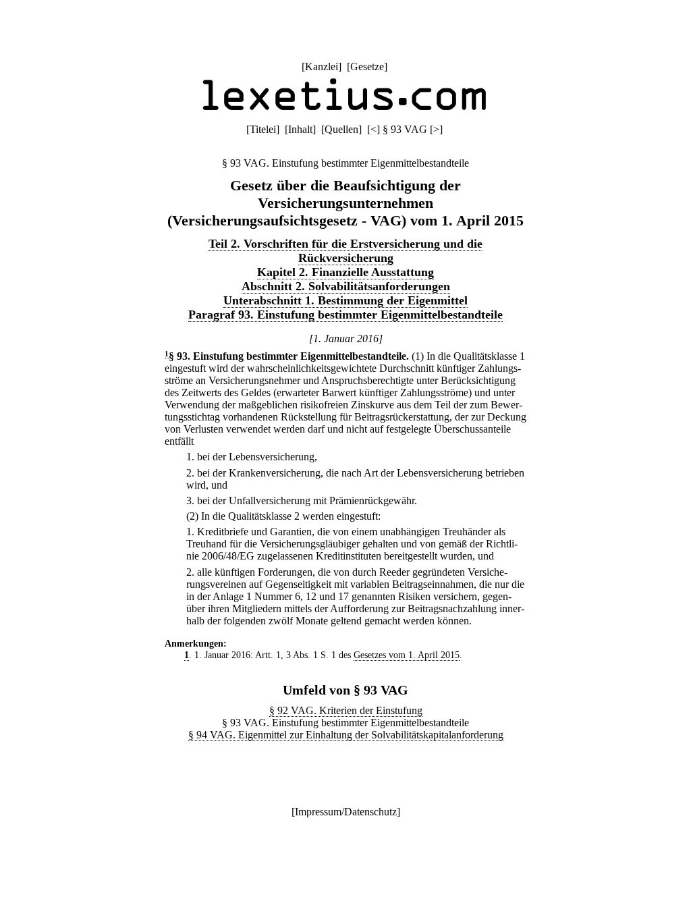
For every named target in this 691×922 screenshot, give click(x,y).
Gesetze (367, 66)
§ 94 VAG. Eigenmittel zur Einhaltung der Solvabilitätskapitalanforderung (345, 734)
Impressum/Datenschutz (346, 811)
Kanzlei (321, 66)
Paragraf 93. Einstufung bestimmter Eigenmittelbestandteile (345, 314)
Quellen (341, 129)
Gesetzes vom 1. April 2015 (407, 654)
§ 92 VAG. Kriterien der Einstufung (345, 710)
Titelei (263, 129)
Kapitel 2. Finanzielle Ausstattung (345, 272)
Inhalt (300, 129)
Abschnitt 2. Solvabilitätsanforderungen (346, 286)
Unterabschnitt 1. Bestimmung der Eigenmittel (345, 300)
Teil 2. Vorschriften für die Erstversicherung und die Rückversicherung (345, 251)
